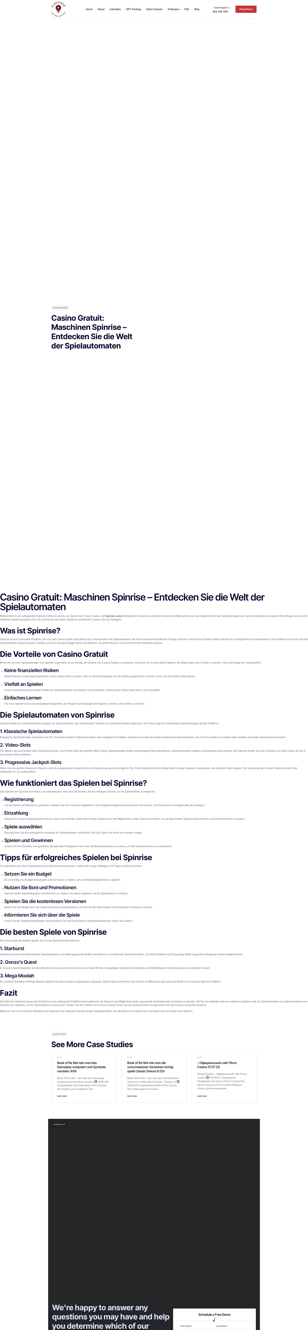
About (101, 9)
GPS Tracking (133, 9)
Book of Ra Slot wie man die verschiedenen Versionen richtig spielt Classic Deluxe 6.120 (150, 1067)
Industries (115, 9)
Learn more (62, 1096)
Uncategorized (60, 308)
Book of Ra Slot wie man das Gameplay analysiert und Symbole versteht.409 (81, 1067)
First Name (186, 1326)
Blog (196, 9)
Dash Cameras (154, 9)
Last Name (221, 1326)
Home (89, 9)
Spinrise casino (114, 616)
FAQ (186, 9)
